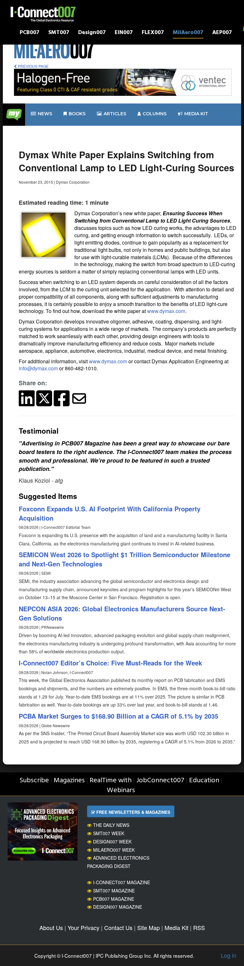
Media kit (196, 114)
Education (204, 780)
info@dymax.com (38, 368)
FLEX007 (153, 33)
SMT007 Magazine (114, 890)
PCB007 (29, 33)
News (45, 114)
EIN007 (124, 33)
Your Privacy (83, 927)
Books (77, 114)
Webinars (121, 790)
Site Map (148, 927)
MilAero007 (188, 33)
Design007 (92, 33)
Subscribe (34, 780)
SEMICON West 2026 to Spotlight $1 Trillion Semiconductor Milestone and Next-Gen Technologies (124, 559)
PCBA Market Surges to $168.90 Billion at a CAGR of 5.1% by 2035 (118, 716)
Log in (228, 955)
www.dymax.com (166, 311)
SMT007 (58, 33)
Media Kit (176, 927)
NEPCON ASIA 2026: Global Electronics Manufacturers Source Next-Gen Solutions (122, 613)
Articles (115, 114)
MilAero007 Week (114, 850)
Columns (154, 114)
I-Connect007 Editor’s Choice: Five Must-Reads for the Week (110, 662)
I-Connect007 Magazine (121, 882)
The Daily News (111, 825)
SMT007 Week (108, 833)
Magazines (69, 780)
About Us (51, 927)
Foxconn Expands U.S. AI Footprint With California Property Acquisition (109, 513)
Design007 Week (112, 841)
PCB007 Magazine (113, 899)
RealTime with (111, 780)
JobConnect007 (160, 780)
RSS (199, 927)
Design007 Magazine (117, 907)
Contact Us (118, 927)
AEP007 (222, 33)
